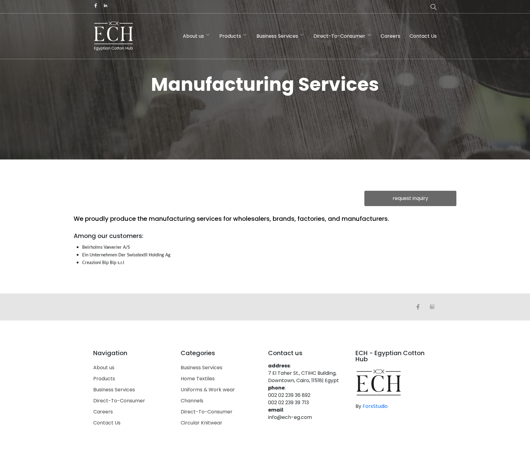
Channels (192, 400)
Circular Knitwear (201, 422)
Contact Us (423, 36)
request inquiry (410, 198)
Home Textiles (198, 378)
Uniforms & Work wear (208, 389)
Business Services (277, 36)
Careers (390, 36)
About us (193, 36)
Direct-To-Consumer (339, 36)
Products (230, 36)
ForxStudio (375, 406)
